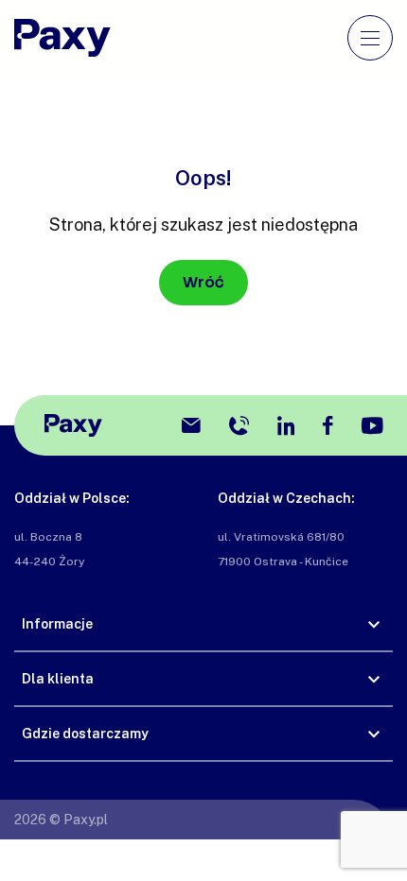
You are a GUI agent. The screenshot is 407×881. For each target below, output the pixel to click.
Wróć (203, 282)
